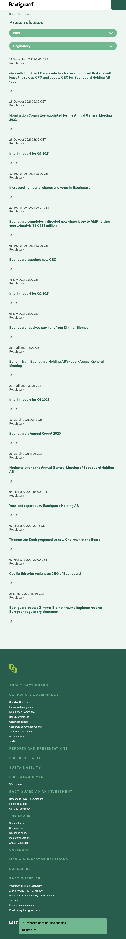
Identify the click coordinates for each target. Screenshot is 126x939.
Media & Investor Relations (38, 859)
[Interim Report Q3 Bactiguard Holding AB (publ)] (11, 163)
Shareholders (16, 823)
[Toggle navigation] (118, 5)
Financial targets (18, 803)
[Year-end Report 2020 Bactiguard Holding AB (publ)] (11, 515)
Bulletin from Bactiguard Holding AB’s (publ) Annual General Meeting (56, 363)
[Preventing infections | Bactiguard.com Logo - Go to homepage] (21, 5)
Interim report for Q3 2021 (29, 153)
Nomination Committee (22, 711)
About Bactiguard (28, 685)
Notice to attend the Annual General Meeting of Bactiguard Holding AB (61, 469)
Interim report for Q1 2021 (29, 399)
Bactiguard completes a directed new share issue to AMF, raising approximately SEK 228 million (59, 223)
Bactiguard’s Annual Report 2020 (35, 433)
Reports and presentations (38, 748)
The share (19, 816)
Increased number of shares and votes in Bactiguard (49, 187)
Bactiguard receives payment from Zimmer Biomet (48, 327)
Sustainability (25, 767)
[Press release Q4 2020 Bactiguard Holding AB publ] (16, 515)
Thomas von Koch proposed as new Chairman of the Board (54, 539)
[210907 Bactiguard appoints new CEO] (11, 269)
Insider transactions (20, 837)
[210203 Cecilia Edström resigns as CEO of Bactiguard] (11, 583)
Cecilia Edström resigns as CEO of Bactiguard (45, 573)
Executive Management (21, 707)
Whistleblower (17, 784)
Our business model (20, 808)
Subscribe (20, 869)
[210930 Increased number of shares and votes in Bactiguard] (11, 197)
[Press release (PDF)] (11, 337)
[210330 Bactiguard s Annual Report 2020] (16, 443)
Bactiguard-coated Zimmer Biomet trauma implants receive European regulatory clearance (55, 609)
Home (12, 14)
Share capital (16, 828)
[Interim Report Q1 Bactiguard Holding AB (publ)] (11, 409)
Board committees (19, 716)
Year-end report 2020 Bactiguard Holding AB (44, 505)
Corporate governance (34, 695)
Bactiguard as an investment (41, 791)
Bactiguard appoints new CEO (32, 259)
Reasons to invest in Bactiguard (26, 798)
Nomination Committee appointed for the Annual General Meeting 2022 (60, 117)
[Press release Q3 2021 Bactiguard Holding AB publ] (16, 163)
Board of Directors (19, 702)
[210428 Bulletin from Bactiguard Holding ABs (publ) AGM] (11, 375)
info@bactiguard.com (28, 910)
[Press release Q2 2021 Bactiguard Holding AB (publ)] (16, 303)
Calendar (19, 850)
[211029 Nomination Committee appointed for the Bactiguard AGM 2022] (11, 129)
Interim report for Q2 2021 (29, 293)
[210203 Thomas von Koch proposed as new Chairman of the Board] (11, 549)
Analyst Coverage (18, 842)
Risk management (27, 777)
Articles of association (21, 731)
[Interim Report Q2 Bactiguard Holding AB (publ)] (11, 303)
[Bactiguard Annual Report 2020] (11, 443)
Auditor (13, 741)
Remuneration (16, 736)
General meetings (18, 721)
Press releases (25, 758)
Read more (27, 929)
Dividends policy (18, 832)
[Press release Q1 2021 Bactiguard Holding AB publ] (16, 409)
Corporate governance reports (25, 726)
